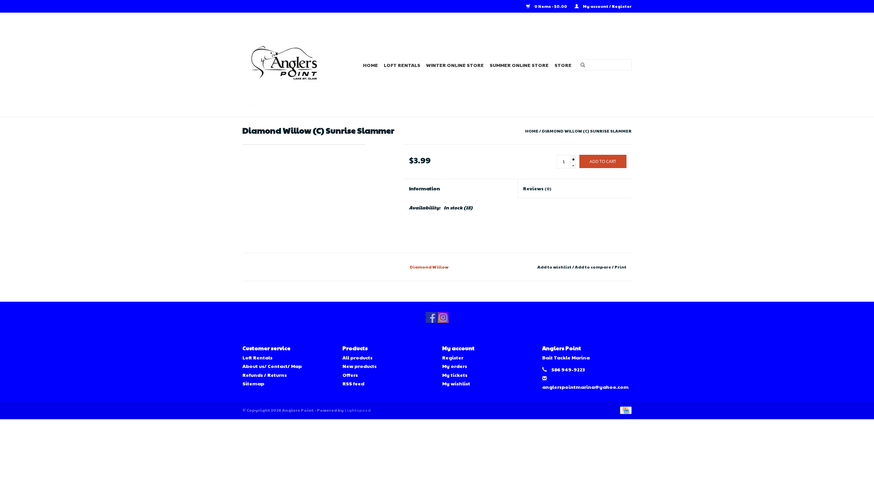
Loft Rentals (402, 65)
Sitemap (253, 383)
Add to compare (593, 267)
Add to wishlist (554, 267)
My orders (454, 366)
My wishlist (456, 383)
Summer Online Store (519, 65)
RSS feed (353, 383)
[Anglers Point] (288, 65)
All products (357, 357)
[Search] (580, 65)
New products (359, 366)
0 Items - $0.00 (551, 6)
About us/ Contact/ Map (272, 366)
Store (563, 65)
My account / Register (607, 6)
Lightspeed (357, 410)
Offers (350, 374)
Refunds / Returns (264, 374)
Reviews (537, 188)
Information (424, 188)
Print (620, 267)
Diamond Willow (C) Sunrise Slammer (587, 131)
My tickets (454, 374)
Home (370, 65)
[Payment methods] (625, 409)
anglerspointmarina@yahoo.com (585, 386)
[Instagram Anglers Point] (443, 317)
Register (452, 357)
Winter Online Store (455, 65)
